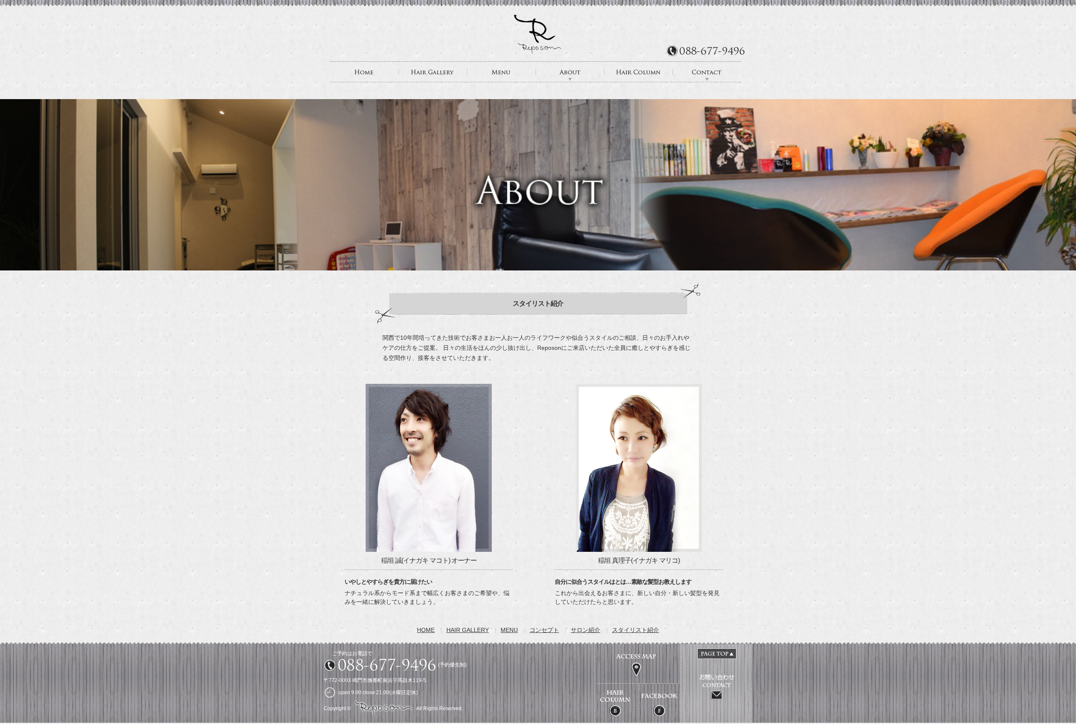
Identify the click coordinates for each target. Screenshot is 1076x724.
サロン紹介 (585, 630)
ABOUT (570, 71)
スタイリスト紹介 (635, 630)
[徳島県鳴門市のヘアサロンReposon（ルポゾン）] (538, 50)
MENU (501, 71)
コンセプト (544, 630)
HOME (364, 71)
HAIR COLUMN (638, 71)
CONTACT (707, 71)
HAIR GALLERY (433, 71)
